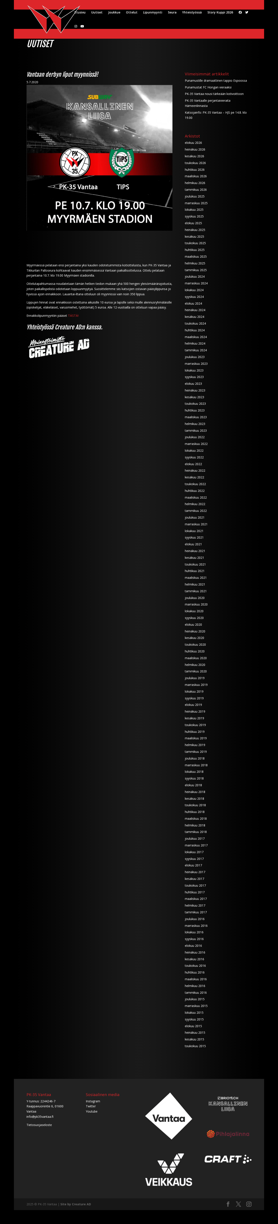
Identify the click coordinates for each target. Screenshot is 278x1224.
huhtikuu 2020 (195, 651)
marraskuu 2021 (196, 524)
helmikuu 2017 (195, 905)
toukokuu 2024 (195, 323)
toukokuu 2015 (195, 1046)
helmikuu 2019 (195, 745)
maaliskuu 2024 (196, 337)
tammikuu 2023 (196, 430)
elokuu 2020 (193, 624)
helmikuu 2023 (195, 424)
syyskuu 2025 (194, 216)
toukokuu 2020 (195, 644)
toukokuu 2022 (195, 484)
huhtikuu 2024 (195, 330)
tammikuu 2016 (196, 992)
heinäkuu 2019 (195, 711)
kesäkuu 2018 (194, 798)
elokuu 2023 (193, 383)
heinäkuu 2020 (195, 631)
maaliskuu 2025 (196, 256)
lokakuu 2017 (194, 852)
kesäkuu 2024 (194, 317)
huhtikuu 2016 (195, 972)
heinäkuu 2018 (195, 792)
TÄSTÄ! (73, 315)
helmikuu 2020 (195, 665)
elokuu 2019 (193, 705)
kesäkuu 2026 (194, 156)
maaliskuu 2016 (196, 979)
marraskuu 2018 (196, 765)
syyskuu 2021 (194, 537)
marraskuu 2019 (196, 685)
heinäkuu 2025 (195, 230)
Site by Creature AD (75, 1204)
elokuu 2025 (193, 223)
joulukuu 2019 (195, 678)
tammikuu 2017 (196, 912)
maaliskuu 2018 (196, 818)
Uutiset (97, 12)
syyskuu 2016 (194, 939)
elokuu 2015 (193, 1026)
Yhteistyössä (192, 12)
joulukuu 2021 (195, 517)
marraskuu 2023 (196, 364)
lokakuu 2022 (194, 450)
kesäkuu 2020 (194, 638)
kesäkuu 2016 (194, 959)
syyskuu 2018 (194, 778)
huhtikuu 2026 (195, 170)
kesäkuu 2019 (194, 718)
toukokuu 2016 (195, 966)
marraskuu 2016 (196, 926)
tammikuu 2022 (196, 511)
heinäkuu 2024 (195, 310)
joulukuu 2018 (195, 758)
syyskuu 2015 (194, 1019)
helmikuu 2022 (195, 504)
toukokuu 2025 (195, 243)
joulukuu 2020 (195, 598)
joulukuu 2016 (195, 919)
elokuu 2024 (193, 303)
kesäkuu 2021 (194, 558)
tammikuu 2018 (196, 832)
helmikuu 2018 (195, 825)
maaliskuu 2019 (196, 738)
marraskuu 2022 (196, 444)
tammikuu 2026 (196, 189)
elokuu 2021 (193, 544)
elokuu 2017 (193, 865)
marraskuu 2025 (196, 203)
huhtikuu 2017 (195, 892)
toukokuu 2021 (195, 564)
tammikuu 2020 (196, 671)
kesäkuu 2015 (194, 1039)
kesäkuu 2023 (194, 397)
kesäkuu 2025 (194, 236)
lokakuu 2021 (194, 531)
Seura (172, 12)
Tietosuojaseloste (39, 1125)
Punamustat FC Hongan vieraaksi (208, 87)
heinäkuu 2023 (195, 390)
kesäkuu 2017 (194, 879)
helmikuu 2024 (195, 343)
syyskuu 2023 (194, 377)
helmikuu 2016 (195, 986)
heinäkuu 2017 (195, 872)
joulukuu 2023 (195, 357)
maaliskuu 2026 (196, 176)
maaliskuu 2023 (196, 417)
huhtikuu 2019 (195, 732)
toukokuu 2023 (195, 403)
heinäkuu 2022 (195, 470)
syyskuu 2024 (194, 297)
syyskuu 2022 (194, 457)
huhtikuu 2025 (195, 250)
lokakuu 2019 (194, 691)
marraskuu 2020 (196, 604)
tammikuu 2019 (196, 752)
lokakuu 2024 (194, 290)
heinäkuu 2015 (195, 1032)
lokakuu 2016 (194, 932)
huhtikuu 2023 (195, 410)
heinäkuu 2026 (195, 149)
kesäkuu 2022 (194, 477)
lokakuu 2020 (194, 611)
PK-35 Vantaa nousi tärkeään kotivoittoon (214, 94)
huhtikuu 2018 (195, 812)
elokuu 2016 (193, 946)
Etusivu (80, 12)
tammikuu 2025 (196, 270)
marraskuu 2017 (196, 845)
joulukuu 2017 (195, 838)
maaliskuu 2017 (196, 899)
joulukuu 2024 (195, 276)
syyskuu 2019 (194, 698)
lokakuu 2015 (194, 1012)
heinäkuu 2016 (195, 952)
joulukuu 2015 (195, 999)
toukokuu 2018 (195, 805)
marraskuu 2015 (196, 1006)
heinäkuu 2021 (195, 551)
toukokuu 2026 (195, 163)
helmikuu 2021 (195, 584)
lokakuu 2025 (194, 209)
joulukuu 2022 (195, 437)
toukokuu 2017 (195, 885)
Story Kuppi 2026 (220, 12)
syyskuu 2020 (194, 618)
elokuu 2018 (193, 785)
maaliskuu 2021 (196, 578)
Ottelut (131, 12)
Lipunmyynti (152, 12)
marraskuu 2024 (196, 283)
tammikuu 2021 (196, 591)
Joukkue (114, 12)
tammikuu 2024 (196, 350)
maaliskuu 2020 (196, 658)
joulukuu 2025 (195, 196)
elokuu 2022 (193, 464)
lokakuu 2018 (194, 772)
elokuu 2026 (193, 143)
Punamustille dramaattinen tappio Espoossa (216, 80)
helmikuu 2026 (195, 183)
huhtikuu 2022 (195, 491)
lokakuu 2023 (194, 370)
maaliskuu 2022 (196, 497)
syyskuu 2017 (194, 859)
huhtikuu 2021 (195, 571)
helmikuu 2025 (195, 263)
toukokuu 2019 (195, 725)
